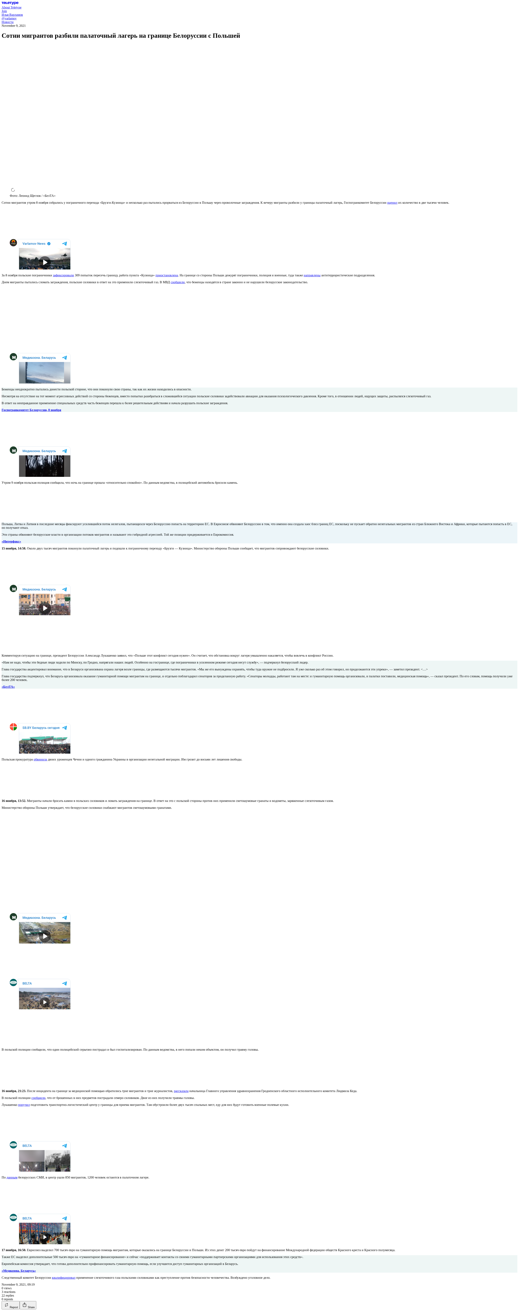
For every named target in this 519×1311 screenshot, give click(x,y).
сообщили (178, 282)
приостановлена (166, 275)
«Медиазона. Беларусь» (19, 1270)
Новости (8, 22)
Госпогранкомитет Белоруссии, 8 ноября (31, 410)
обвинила (40, 759)
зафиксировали (63, 275)
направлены (312, 275)
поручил (24, 1104)
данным (11, 1177)
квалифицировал (63, 1277)
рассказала (181, 1091)
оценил (392, 202)
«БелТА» (8, 686)
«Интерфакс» (11, 541)
